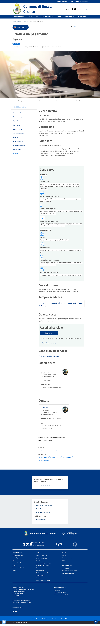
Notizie (64, 555)
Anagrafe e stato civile (41, 556)
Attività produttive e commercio (43, 563)
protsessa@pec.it (16, 598)
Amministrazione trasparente (69, 571)
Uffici (13, 560)
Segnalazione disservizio (60, 592)
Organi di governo (16, 558)
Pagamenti (26, 21)
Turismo (38, 568)
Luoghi (14, 570)
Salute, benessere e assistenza (43, 580)
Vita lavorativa (39, 560)
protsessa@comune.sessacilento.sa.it (21, 600)
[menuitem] (59, 16)
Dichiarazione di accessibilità (61, 595)
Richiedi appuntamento (49, 343)
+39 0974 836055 (16, 595)
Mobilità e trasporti (40, 570)
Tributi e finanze (40, 575)
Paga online (48, 333)
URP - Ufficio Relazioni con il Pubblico (21, 603)
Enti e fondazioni (16, 563)
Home (14, 21)
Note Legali (44, 619)
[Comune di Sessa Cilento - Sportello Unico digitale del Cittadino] (17, 9)
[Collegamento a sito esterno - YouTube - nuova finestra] (75, 9)
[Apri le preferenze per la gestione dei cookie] (4, 622)
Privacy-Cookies (36, 619)
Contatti (14, 585)
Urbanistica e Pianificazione (43, 565)
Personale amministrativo (18, 568)
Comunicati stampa (67, 558)
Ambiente (38, 578)
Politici (14, 565)
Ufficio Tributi (45, 370)
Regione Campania (62, 2)
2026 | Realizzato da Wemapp (20, 622)
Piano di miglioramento (68, 573)
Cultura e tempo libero (41, 558)
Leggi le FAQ (57, 590)
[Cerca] (86, 9)
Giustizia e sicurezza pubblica (43, 573)
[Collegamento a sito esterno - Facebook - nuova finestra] (72, 9)
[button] (79, 2)
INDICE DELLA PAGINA (19, 107)
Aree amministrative (17, 555)
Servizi (19, 21)
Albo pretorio (65, 568)
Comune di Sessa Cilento (37, 9)
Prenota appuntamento (60, 587)
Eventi (63, 560)
